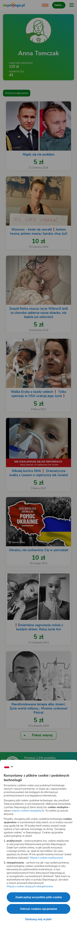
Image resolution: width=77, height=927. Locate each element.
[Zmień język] (8, 766)
